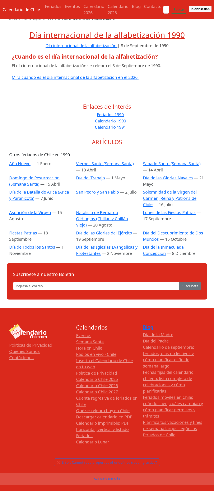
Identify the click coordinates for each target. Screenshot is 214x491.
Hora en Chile (89, 348)
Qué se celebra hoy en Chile (103, 410)
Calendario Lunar (92, 442)
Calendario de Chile (21, 9)
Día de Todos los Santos (32, 247)
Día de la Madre (158, 334)
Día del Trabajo (90, 178)
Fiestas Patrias (23, 233)
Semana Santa (90, 342)
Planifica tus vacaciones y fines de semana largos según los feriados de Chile (172, 428)
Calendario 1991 (110, 127)
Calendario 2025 (118, 9)
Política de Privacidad (96, 373)
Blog (136, 6)
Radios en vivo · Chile (96, 354)
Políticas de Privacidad (30, 345)
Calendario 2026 (93, 9)
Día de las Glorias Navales (168, 178)
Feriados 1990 (110, 114)
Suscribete (190, 286)
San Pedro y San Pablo (97, 192)
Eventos (72, 6)
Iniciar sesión (200, 9)
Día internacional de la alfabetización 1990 (107, 35)
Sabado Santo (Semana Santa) (172, 163)
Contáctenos (21, 357)
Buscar (178, 9)
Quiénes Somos (24, 351)
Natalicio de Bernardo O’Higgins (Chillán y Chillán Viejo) (102, 219)
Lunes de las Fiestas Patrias (169, 212)
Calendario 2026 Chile (107, 478)
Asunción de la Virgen (30, 212)
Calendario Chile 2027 (97, 392)
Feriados (53, 6)
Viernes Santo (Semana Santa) (105, 163)
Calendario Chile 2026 (97, 385)
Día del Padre (156, 341)
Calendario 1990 (110, 121)
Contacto (153, 6)
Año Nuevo (20, 163)
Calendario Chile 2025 (97, 379)
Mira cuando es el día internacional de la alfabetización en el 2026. (75, 77)
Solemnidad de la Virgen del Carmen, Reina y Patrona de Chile (170, 198)
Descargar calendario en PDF (104, 417)
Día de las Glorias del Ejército (104, 233)
